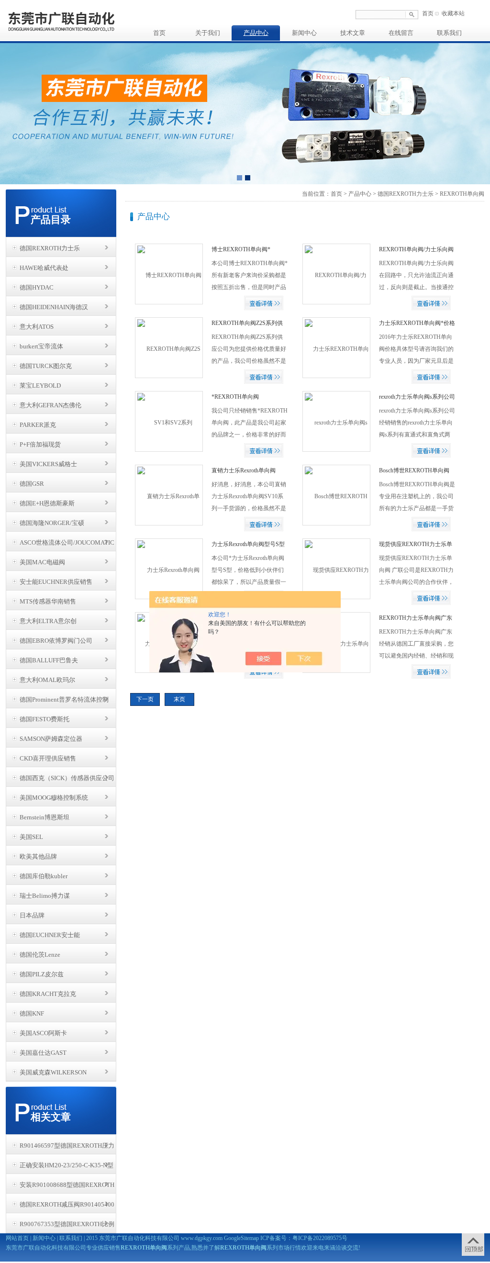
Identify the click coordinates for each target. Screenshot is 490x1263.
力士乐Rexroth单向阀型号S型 (248, 544)
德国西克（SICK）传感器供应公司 (67, 778)
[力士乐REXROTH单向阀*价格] (336, 347)
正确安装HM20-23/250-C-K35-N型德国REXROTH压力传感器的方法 (66, 1168)
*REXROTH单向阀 (235, 396)
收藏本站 (453, 13)
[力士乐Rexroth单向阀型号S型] (168, 568)
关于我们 (207, 32)
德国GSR (32, 483)
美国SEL (31, 836)
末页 (179, 699)
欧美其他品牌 (38, 856)
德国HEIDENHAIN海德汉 (54, 307)
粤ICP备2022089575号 (319, 1238)
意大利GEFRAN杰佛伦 (50, 405)
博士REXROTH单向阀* (241, 249)
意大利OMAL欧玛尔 (47, 679)
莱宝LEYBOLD (40, 385)
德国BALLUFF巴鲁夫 (49, 660)
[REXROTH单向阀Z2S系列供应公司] (168, 347)
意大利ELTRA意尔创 (48, 621)
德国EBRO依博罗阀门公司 (56, 640)
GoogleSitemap (241, 1238)
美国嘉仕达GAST (43, 1052)
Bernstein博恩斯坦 (44, 817)
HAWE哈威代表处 (44, 267)
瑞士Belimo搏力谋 (45, 895)
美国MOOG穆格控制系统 (54, 797)
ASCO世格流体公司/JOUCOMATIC (67, 542)
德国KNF (32, 1013)
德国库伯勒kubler (43, 876)
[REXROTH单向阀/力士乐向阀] (336, 274)
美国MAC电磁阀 (42, 562)
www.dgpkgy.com (202, 1238)
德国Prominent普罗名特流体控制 (64, 699)
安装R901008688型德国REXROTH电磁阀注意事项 (67, 1187)
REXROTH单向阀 (462, 193)
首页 (428, 13)
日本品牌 (32, 915)
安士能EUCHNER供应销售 (56, 581)
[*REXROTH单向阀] (168, 421)
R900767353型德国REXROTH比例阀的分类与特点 (67, 1226)
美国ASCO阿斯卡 (43, 1033)
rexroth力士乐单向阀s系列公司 (417, 396)
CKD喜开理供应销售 (48, 758)
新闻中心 (304, 32)
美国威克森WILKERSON (53, 1072)
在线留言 (401, 32)
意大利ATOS (37, 326)
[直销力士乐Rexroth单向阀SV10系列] (168, 495)
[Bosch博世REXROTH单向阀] (336, 495)
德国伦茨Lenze (40, 954)
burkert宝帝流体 (41, 346)
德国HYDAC (37, 287)
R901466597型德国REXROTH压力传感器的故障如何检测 (67, 1148)
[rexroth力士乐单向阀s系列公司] (336, 421)
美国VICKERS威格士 (48, 464)
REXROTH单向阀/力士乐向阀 (416, 249)
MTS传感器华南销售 (48, 601)
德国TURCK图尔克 (46, 365)
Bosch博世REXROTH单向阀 (414, 470)
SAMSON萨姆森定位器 (51, 738)
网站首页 (17, 1238)
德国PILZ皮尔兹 (42, 974)
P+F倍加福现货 (40, 444)
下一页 (145, 699)
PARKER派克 (38, 424)
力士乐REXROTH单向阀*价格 (417, 323)
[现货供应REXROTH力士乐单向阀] (336, 568)
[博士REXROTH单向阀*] (168, 274)
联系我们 (449, 32)
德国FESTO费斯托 (44, 719)
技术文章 (352, 32)
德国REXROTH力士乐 (50, 248)
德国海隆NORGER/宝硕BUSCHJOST (52, 525)
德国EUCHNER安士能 (50, 935)
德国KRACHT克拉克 (48, 993)
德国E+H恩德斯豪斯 (47, 503)
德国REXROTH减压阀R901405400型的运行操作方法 (67, 1207)
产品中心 (256, 32)
